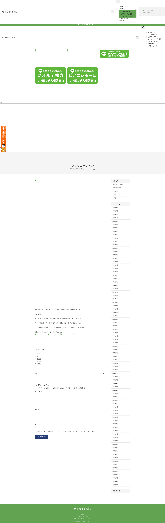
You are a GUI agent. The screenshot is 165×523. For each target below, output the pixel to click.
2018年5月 (115, 478)
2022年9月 (115, 366)
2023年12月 (115, 315)
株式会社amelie (116, 198)
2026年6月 (115, 214)
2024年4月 (115, 302)
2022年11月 (115, 359)
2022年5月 (115, 380)
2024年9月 (115, 285)
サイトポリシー (82, 514)
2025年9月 (115, 244)
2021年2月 (115, 430)
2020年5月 (115, 437)
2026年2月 (115, 228)
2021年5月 (115, 420)
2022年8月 (115, 369)
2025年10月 (115, 241)
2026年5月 (115, 217)
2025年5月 (115, 258)
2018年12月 (115, 461)
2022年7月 (115, 373)
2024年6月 (115, 295)
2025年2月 (115, 268)
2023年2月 (115, 349)
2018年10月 (115, 464)
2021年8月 (115, 410)
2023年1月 (115, 353)
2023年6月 (115, 336)
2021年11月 (115, 400)
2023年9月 (115, 326)
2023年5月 (115, 339)
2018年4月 (115, 481)
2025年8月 (115, 248)
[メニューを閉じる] (118, 1)
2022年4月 (115, 383)
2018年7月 (115, 474)
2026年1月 (115, 231)
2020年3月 (115, 444)
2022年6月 (115, 376)
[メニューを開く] (112, 11)
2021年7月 (115, 413)
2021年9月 (115, 407)
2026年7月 (115, 211)
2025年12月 (115, 234)
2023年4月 (115, 342)
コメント (38, 392)
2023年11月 (115, 319)
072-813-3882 (148, 11)
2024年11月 (115, 278)
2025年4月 (115, 261)
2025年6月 (115, 255)
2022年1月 (115, 393)
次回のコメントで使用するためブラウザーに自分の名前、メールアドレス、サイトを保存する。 (66, 431)
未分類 (114, 194)
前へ (36, 373)
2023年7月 (115, 332)
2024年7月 (115, 292)
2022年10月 (115, 363)
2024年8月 (115, 288)
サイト (37, 424)
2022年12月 (115, 356)
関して (82, 518)
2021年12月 (115, 397)
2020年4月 (115, 440)
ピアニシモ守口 (116, 188)
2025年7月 (115, 251)
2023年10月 (115, 322)
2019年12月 (115, 451)
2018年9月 (115, 467)
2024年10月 (115, 282)
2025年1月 (115, 271)
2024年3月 (115, 305)
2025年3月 (115, 265)
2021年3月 (115, 427)
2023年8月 (115, 329)
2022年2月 (115, 390)
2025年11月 (115, 238)
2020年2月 (115, 447)
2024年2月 (115, 309)
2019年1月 (115, 457)
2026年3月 (115, 224)
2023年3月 (115, 346)
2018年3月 (115, 484)
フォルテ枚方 (92, 169)
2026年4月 (115, 221)
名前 (37, 409)
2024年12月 (115, 275)
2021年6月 (115, 417)
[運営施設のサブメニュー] (135, 9)
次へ (104, 373)
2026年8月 (115, 207)
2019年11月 (115, 454)
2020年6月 (115, 434)
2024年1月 (115, 312)
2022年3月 (115, 386)
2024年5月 (115, 298)
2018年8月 (115, 471)
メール (38, 416)
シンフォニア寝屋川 (117, 184)
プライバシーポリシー (82, 516)
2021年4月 (115, 424)
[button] (159, 12)
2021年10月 (115, 403)
